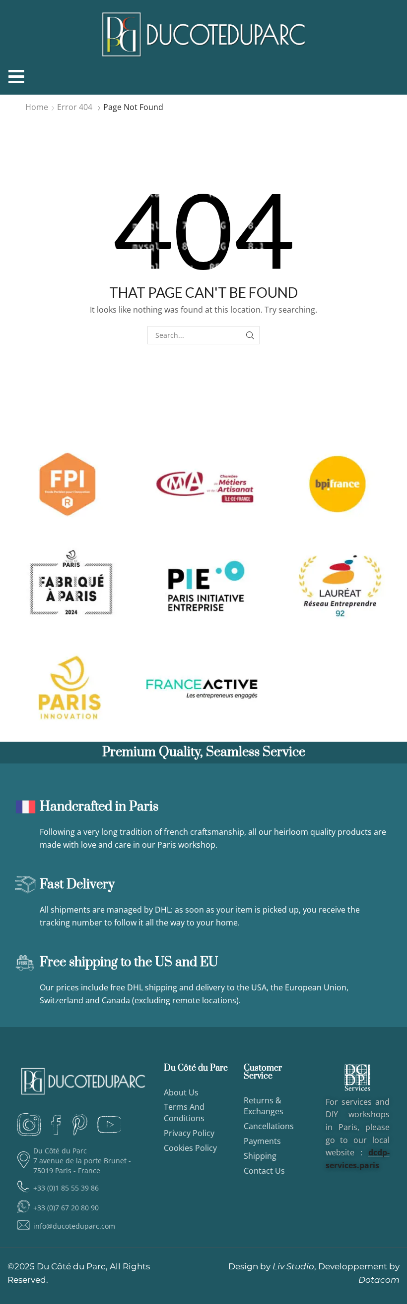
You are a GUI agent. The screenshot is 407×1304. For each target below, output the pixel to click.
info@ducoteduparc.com (74, 1226)
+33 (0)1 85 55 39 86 (66, 1188)
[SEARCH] (250, 335)
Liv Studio (293, 1266)
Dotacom (379, 1280)
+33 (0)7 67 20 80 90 (66, 1207)
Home (36, 107)
